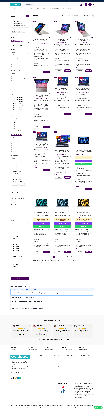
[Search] (81, 4)
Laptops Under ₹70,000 (76, 260)
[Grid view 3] (77, 16)
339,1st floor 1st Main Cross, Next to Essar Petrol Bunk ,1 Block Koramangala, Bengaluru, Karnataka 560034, (20, 368)
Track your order (70, 364)
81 (69, 256)
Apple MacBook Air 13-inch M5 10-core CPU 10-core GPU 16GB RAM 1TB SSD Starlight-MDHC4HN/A (84, 214)
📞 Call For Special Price (84, 160)
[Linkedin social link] (18, 378)
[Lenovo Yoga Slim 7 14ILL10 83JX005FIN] (41, 85)
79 (64, 256)
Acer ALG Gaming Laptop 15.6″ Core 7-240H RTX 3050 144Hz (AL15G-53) (62, 151)
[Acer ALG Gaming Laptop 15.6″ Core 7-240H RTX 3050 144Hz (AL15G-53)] (63, 140)
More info (37, 71)
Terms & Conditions (57, 359)
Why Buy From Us (42, 359)
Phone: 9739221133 (15, 375)
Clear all (27, 16)
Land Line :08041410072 (86, 357)
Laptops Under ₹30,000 (44, 260)
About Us (40, 357)
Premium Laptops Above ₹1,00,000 (38, 262)
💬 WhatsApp (83, 163)
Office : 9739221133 (85, 359)
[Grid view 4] (79, 16)
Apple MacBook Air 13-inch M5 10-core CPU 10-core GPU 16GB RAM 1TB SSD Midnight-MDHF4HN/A (84, 151)
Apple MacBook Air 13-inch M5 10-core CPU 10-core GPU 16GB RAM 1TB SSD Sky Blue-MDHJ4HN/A (62, 214)
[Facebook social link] (11, 378)
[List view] (75, 16)
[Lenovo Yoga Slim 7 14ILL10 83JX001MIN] (84, 29)
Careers (40, 364)
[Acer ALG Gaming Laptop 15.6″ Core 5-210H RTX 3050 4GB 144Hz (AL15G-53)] (41, 136)
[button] (93, 331)
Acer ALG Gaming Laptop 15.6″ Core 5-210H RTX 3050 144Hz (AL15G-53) (62, 90)
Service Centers (70, 359)
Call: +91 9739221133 (15, 1)
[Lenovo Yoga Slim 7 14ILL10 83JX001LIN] (63, 29)
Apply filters (20, 278)
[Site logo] (15, 4)
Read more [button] (21, 336)
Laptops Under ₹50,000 (65, 260)
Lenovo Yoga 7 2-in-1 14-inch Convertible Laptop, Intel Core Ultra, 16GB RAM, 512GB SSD (41, 41)
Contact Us (69, 357)
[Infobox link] (13, 348)
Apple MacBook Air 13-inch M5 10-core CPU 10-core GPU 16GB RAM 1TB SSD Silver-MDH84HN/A (41, 214)
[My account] (86, 4)
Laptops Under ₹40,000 (55, 260)
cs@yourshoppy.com (25, 1)
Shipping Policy (56, 366)
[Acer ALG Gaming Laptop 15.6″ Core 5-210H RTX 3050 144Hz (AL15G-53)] (63, 81)
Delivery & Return (56, 364)
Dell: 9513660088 (84, 364)
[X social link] (13, 378)
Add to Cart (67, 70)
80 (67, 256)
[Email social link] (16, 378)
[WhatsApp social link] (20, 378)
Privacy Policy (55, 357)
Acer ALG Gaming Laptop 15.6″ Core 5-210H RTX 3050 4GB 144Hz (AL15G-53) (41, 144)
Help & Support (70, 366)
